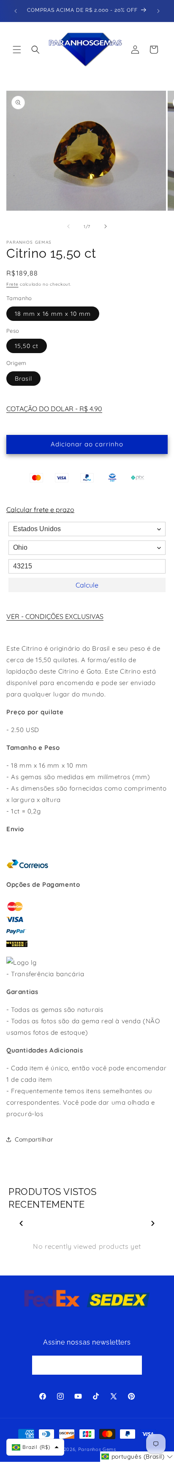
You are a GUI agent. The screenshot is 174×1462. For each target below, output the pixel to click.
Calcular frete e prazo (40, 509)
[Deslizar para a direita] (105, 226)
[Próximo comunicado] (158, 11)
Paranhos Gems (97, 1449)
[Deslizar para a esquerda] (68, 226)
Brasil (23, 378)
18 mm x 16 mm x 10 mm (53, 313)
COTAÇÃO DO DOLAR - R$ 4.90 (54, 408)
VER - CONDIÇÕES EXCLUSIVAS (54, 616)
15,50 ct (26, 346)
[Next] (152, 1223)
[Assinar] (132, 1365)
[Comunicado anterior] (15, 11)
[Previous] (21, 1223)
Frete (12, 284)
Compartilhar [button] (34, 1139)
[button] (17, 49)
